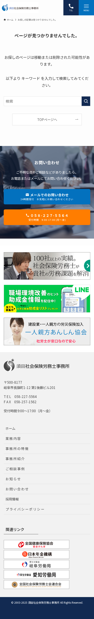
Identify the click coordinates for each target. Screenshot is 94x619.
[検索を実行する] (86, 101)
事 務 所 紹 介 (14, 458)
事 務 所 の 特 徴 (16, 448)
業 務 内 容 (13, 438)
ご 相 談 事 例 (14, 468)
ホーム (10, 428)
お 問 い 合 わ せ (16, 488)
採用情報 (12, 499)
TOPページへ (47, 119)
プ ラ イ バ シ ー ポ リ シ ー (24, 509)
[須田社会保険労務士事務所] (20, 7)
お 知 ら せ (13, 478)
